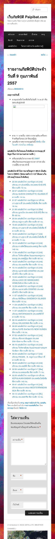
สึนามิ (10, 40)
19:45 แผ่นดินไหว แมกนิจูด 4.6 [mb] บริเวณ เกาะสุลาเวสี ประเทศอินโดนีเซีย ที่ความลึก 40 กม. (29, 227)
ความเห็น (18, 439)
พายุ (43, 34)
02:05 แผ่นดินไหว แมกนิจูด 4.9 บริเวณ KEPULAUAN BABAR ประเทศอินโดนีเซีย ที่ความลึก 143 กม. (29, 378)
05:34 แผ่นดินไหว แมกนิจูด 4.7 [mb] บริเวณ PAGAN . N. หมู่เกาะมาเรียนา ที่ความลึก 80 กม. (28, 356)
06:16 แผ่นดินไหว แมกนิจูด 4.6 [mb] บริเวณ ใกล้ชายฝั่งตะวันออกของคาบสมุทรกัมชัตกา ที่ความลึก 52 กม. (29, 347)
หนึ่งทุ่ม (30, 144)
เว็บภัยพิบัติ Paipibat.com (27, 16)
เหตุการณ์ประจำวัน (32, 402)
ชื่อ (17, 476)
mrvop (10, 408)
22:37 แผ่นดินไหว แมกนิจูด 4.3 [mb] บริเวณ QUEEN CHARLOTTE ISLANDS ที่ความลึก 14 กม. (30, 193)
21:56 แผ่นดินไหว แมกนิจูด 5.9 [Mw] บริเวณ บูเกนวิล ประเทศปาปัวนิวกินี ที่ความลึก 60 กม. (30, 212)
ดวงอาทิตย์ (23, 34)
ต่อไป (44, 54)
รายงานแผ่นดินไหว (31, 405)
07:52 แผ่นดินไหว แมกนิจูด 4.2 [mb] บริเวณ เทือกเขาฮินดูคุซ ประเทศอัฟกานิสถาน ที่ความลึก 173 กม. (27, 338)
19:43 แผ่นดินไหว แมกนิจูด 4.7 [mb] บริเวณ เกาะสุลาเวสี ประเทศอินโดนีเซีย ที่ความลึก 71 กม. (29, 236)
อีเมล (17, 490)
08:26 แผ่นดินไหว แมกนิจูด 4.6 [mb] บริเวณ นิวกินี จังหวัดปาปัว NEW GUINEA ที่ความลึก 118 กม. (29, 329)
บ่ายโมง (23, 144)
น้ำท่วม (34, 34)
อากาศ (31, 40)
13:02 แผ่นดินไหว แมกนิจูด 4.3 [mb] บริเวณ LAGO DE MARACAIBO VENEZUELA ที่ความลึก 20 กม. (27, 280)
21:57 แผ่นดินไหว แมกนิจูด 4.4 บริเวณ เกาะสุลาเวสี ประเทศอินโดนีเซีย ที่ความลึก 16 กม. (29, 203)
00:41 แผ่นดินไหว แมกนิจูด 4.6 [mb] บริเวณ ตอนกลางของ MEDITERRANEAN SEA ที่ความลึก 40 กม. (29, 387)
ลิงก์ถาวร (23, 408)
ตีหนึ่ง (38, 141)
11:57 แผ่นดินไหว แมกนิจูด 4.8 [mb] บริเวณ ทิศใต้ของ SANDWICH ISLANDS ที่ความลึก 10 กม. (29, 298)
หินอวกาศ (20, 40)
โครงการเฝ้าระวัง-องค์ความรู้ (32, 46)
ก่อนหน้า (11, 54)
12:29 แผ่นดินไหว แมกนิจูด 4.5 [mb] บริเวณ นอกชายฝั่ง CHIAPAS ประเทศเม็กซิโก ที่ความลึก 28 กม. (27, 289)
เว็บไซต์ (16, 504)
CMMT (37, 158)
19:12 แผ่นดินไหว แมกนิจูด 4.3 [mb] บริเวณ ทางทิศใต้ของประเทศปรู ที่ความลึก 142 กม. (29, 246)
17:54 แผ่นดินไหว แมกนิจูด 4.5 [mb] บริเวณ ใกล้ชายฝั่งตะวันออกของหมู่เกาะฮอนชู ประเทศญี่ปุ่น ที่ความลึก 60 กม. (28, 255)
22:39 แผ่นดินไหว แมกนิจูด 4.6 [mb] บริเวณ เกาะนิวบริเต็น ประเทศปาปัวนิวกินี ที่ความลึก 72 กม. (29, 184)
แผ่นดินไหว (12, 46)
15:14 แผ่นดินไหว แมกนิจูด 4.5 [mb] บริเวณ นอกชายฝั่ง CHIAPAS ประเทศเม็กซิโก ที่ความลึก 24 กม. (27, 270)
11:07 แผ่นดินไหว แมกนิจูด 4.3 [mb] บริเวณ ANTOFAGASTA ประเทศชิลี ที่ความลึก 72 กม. (28, 313)
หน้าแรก (11, 34)
